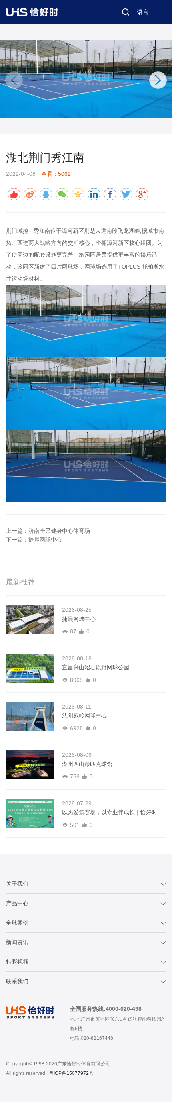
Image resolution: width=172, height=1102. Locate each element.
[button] (158, 80)
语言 (142, 12)
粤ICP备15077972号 (71, 1073)
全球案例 (17, 922)
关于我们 (17, 883)
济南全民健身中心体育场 (59, 531)
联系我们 (17, 981)
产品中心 (17, 903)
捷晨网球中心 (45, 539)
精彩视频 (17, 962)
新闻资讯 (17, 942)
